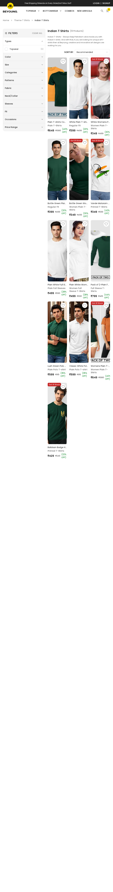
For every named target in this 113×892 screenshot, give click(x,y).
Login (96, 3)
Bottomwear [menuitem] (50, 10)
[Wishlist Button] (63, 61)
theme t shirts (22, 20)
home (6, 20)
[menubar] (58, 11)
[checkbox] (6, 49)
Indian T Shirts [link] (42, 20)
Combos (69, 10)
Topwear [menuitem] (31, 10)
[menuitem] (69, 11)
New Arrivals (84, 10)
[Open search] (102, 11)
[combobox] (92, 52)
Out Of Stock (97, 59)
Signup (106, 3)
